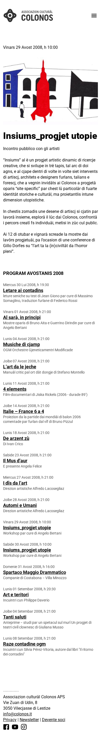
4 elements (14, 389)
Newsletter (29, 719)
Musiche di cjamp (21, 344)
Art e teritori (16, 594)
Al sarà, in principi (22, 317)
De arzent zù (16, 438)
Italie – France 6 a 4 (23, 411)
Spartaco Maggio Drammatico (34, 572)
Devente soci (53, 719)
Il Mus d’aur (15, 460)
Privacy (10, 719)
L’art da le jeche (19, 366)
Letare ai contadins (23, 290)
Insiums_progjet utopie (27, 527)
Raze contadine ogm (24, 644)
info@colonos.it (17, 714)
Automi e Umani (20, 505)
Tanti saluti (14, 617)
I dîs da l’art (15, 483)
